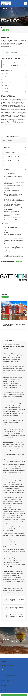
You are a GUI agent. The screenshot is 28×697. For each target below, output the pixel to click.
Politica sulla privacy (5, 688)
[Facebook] (2, 670)
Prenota (14, 695)
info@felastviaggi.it (7, 682)
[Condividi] (24, 24)
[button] (25, 3)
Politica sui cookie (5, 690)
